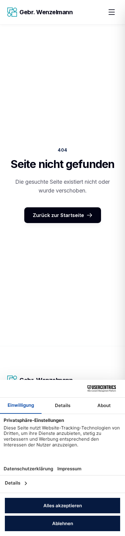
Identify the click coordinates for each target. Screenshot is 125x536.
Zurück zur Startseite (58, 215)
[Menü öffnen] (112, 12)
